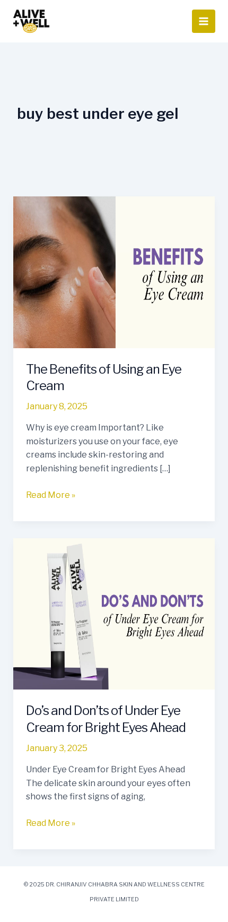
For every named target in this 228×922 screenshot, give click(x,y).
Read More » (50, 494)
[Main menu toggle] (203, 21)
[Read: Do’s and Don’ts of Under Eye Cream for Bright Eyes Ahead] (114, 613)
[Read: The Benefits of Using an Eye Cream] (114, 271)
